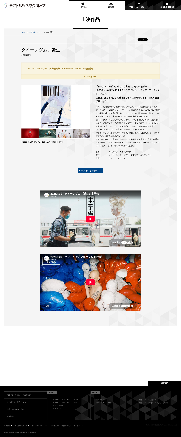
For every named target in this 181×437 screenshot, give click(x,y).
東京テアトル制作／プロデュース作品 (153, 403)
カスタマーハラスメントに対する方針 (45, 426)
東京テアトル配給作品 (147, 400)
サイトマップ (78, 426)
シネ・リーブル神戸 (103, 402)
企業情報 (7, 426)
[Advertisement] (56, 352)
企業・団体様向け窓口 (15, 409)
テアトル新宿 (58, 405)
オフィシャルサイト (90, 170)
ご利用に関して (66, 426)
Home (23, 32)
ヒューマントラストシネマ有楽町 (66, 399)
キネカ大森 (57, 408)
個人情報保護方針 (21, 426)
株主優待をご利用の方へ (16, 402)
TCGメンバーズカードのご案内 (19, 395)
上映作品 (32, 32)
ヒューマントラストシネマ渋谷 (65, 402)
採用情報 (10, 416)
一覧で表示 (91, 77)
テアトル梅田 (101, 399)
